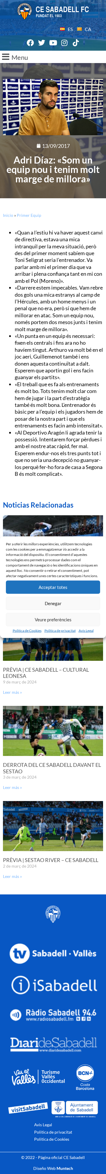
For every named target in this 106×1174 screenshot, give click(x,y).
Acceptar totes (53, 587)
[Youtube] (53, 43)
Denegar (53, 603)
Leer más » (12, 692)
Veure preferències (53, 619)
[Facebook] (30, 43)
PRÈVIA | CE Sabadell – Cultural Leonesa (46, 672)
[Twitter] (42, 43)
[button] (53, 57)
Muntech (65, 1168)
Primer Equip (29, 215)
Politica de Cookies (27, 630)
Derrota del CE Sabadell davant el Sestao (52, 768)
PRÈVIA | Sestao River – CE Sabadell (50, 860)
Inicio (8, 215)
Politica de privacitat (60, 630)
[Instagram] (64, 43)
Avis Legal (86, 630)
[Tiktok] (76, 43)
